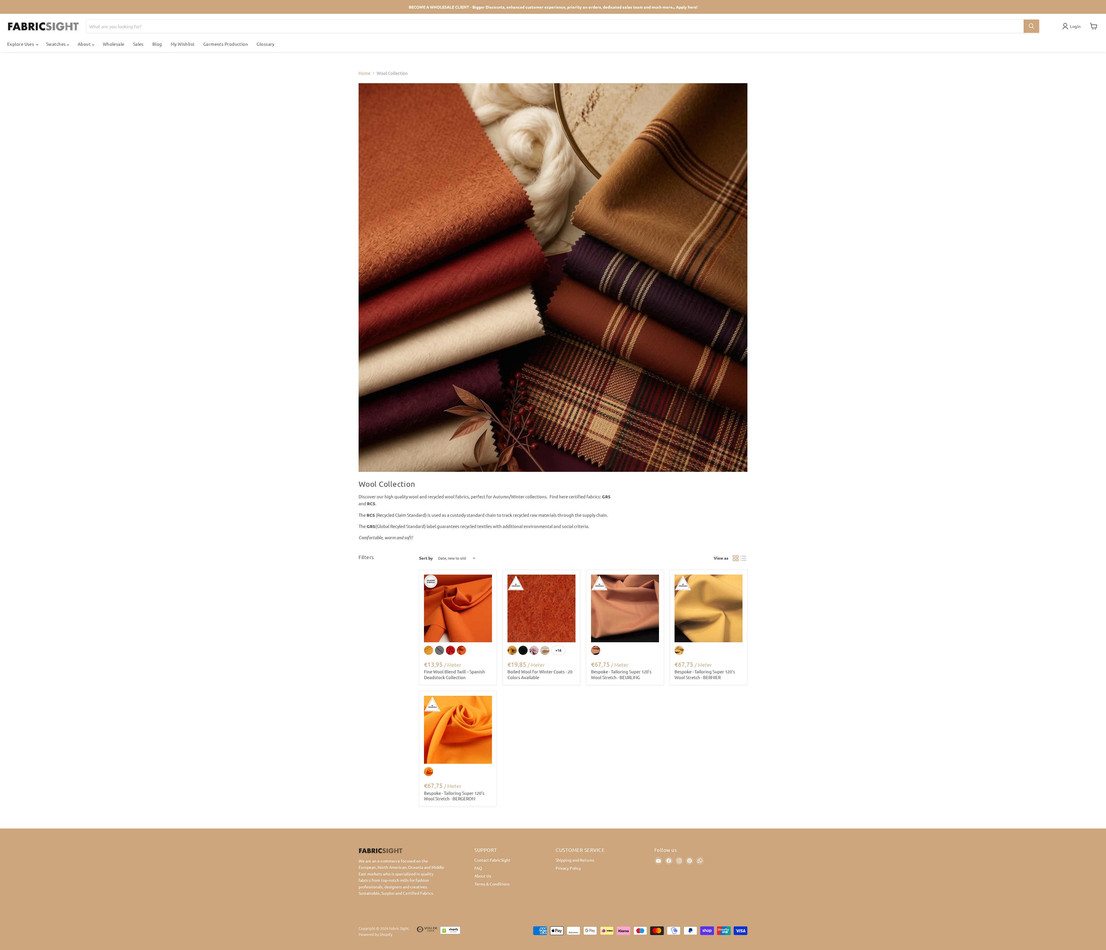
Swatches (56, 44)
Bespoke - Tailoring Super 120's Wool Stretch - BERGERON (454, 795)
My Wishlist (183, 44)
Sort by (426, 558)
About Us (482, 875)
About (85, 44)
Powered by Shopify (375, 934)
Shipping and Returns (575, 859)
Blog (157, 44)
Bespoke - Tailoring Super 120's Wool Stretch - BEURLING (621, 674)
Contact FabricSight (492, 859)
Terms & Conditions (492, 883)
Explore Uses (21, 44)
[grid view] (736, 558)
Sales (138, 44)
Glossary (265, 44)
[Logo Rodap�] (427, 931)
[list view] (744, 558)
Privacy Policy (568, 868)
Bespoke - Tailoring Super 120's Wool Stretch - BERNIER (705, 674)
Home (364, 73)
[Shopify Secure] (450, 931)
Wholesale (113, 44)
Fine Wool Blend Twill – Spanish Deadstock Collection (454, 674)
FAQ (478, 868)
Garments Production (225, 44)
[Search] (1031, 26)
